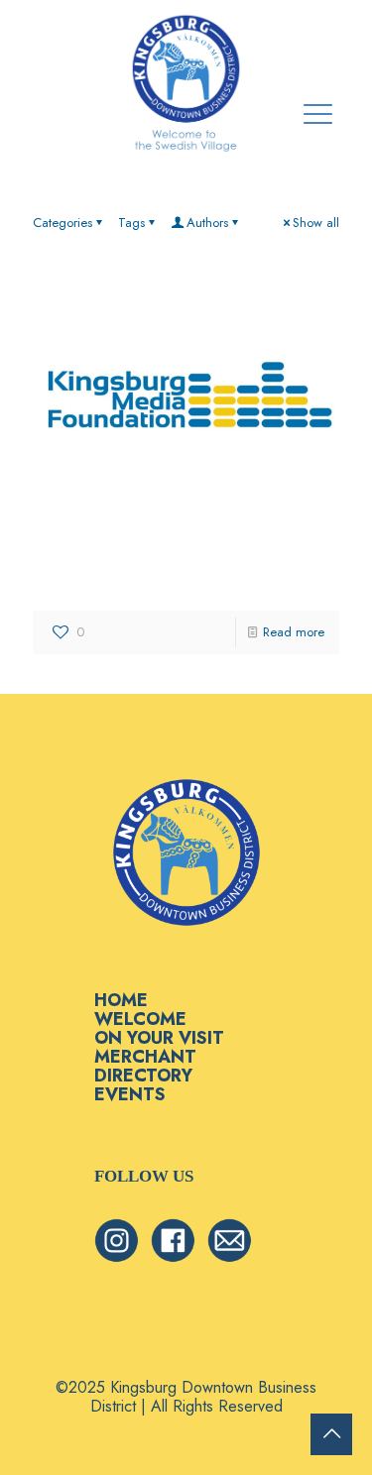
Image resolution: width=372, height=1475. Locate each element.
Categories (62, 222)
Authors (207, 222)
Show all (316, 222)
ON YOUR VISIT (159, 1038)
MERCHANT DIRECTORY (145, 1066)
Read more (293, 632)
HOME (121, 1000)
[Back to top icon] (331, 1434)
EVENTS (130, 1094)
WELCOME (140, 1019)
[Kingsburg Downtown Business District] (186, 84)
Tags (131, 222)
